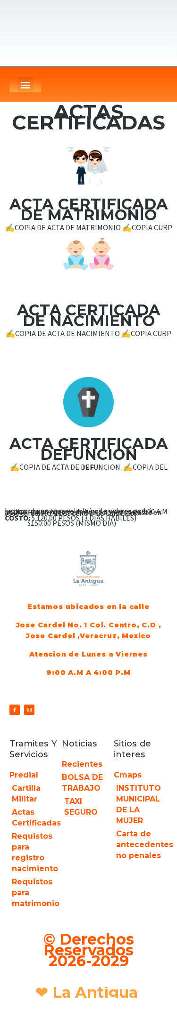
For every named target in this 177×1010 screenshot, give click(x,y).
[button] (25, 84)
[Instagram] (29, 710)
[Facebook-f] (14, 710)
